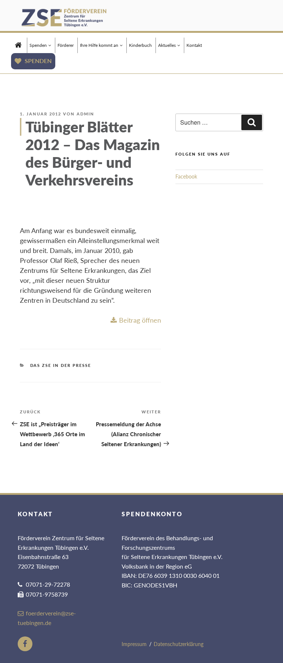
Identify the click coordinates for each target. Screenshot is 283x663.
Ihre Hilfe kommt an (99, 45)
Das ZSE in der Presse (60, 365)
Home (18, 44)
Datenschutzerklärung (178, 644)
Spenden (38, 45)
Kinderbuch (140, 45)
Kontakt (194, 45)
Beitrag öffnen (140, 320)
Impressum (134, 644)
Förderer (65, 45)
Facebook (186, 176)
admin (85, 113)
